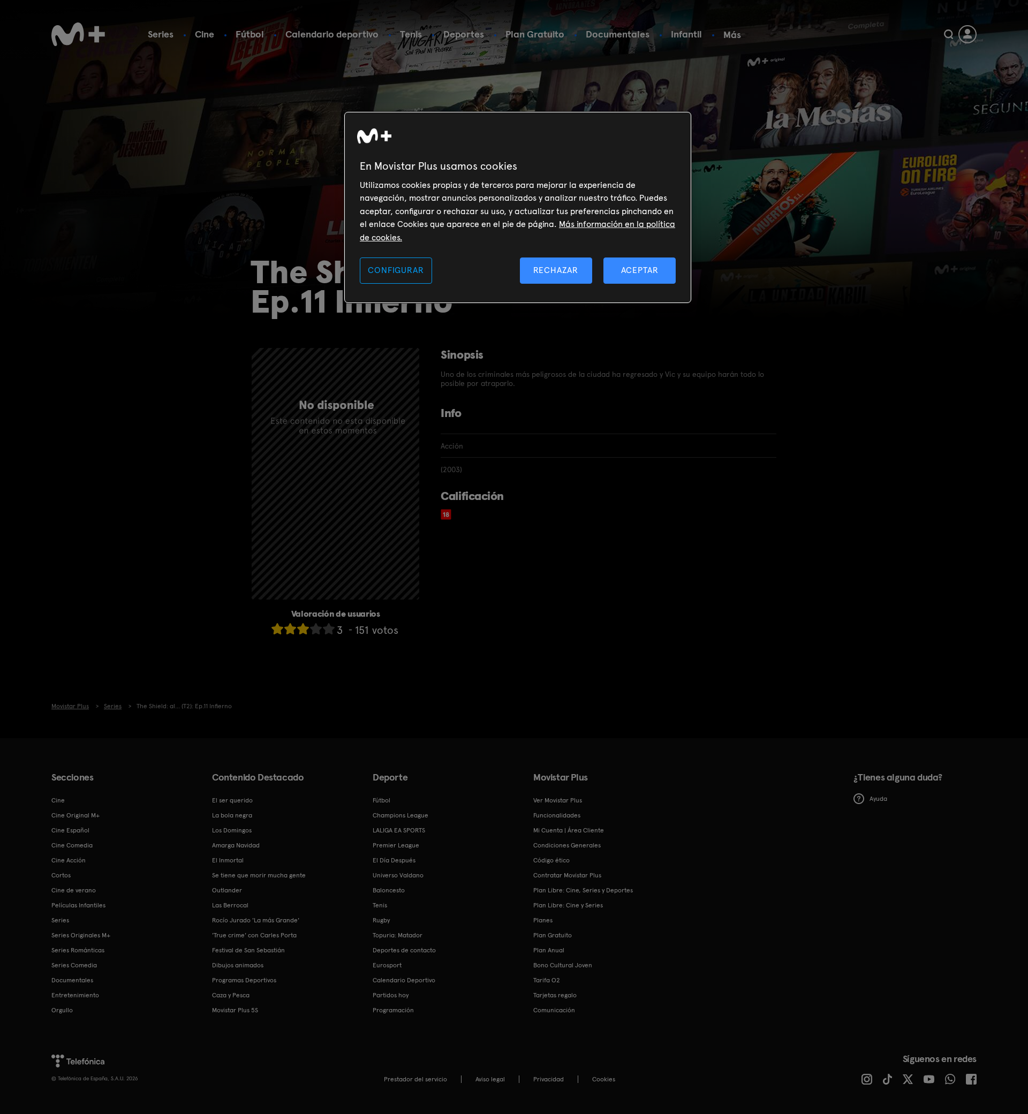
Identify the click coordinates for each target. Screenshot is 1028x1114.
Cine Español (70, 830)
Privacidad (548, 1079)
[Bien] (316, 628)
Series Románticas (77, 950)
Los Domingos (232, 830)
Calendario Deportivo (404, 980)
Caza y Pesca (231, 995)
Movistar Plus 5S (235, 1010)
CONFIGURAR (396, 270)
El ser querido (232, 800)
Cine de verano (73, 890)
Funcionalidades (556, 815)
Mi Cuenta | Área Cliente (568, 830)
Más (732, 34)
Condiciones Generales (567, 845)
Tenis (411, 34)
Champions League (400, 815)
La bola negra (232, 815)
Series (160, 34)
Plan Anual (548, 950)
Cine (204, 34)
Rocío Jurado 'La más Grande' (255, 920)
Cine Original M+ (75, 815)
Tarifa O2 (546, 980)
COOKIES (603, 1079)
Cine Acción (68, 860)
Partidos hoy (391, 995)
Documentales (617, 34)
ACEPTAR (640, 270)
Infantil (686, 34)
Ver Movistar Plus (557, 800)
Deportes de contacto (404, 950)
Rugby (381, 920)
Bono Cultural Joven (562, 965)
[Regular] (303, 628)
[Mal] (290, 628)
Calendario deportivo (332, 34)
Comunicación (554, 1010)
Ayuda (878, 798)
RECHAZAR (555, 270)
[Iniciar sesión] (967, 34)
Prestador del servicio (415, 1079)
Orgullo (62, 1010)
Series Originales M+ (80, 935)
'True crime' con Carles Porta (254, 935)
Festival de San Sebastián (248, 950)
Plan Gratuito (534, 34)
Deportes (463, 34)
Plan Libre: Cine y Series (568, 905)
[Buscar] (948, 34)
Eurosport (387, 965)
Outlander (227, 890)
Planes (543, 920)
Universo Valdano (398, 875)
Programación (393, 1010)
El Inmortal (228, 860)
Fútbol (250, 34)
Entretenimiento (75, 995)
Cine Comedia (72, 845)
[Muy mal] (277, 628)
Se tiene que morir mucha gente (259, 875)
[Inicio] (78, 34)
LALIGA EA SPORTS (399, 830)
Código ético (551, 860)
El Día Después (394, 860)
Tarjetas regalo (555, 995)
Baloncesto (389, 890)
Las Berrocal (230, 905)
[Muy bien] (329, 628)
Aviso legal (490, 1079)
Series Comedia (74, 965)
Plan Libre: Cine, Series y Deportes (583, 890)
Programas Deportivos (244, 980)
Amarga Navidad (236, 845)
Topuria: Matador (397, 935)
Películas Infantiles (78, 905)
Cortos (61, 875)
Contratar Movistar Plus (567, 875)
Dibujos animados (237, 965)
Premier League (396, 845)
